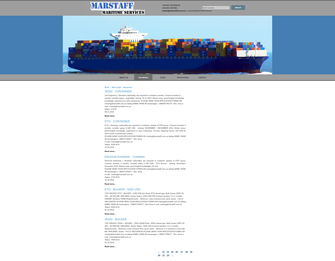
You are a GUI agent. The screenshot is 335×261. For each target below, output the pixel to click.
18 (186, 252)
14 (168, 252)
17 (182, 252)
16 (176, 252)
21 (163, 255)
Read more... (110, 116)
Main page (116, 87)
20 (159, 255)
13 (163, 252)
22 (168, 255)
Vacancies (127, 87)
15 (172, 252)
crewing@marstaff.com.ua (173, 11)
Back (107, 87)
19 (191, 252)
